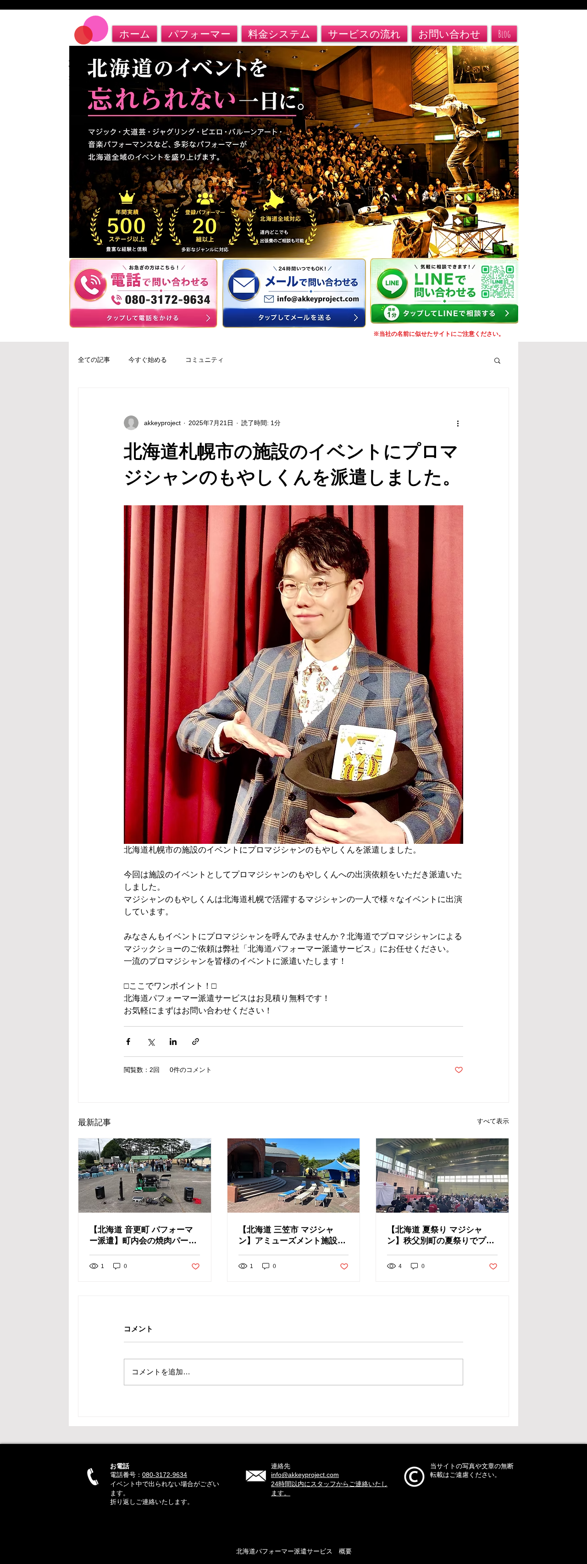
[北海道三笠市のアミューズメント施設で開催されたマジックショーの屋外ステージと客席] (293, 1175)
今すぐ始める (147, 359)
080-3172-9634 (164, 1474)
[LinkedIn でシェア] (173, 1041)
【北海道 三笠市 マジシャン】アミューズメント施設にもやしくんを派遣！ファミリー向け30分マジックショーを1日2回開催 (292, 1235)
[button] (497, 360)
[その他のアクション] (457, 422)
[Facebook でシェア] (128, 1041)
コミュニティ (204, 359)
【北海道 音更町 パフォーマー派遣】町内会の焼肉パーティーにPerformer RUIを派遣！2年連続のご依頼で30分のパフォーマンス (143, 1235)
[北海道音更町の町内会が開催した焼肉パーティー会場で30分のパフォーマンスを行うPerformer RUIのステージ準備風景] (144, 1175)
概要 (342, 1551)
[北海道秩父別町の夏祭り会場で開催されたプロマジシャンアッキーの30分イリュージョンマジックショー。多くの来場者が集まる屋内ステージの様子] (442, 1175)
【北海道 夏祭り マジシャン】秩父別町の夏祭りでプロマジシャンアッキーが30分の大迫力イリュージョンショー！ (441, 1235)
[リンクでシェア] (195, 1041)
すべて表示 (493, 1121)
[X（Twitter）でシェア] (150, 1041)
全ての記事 (94, 359)
